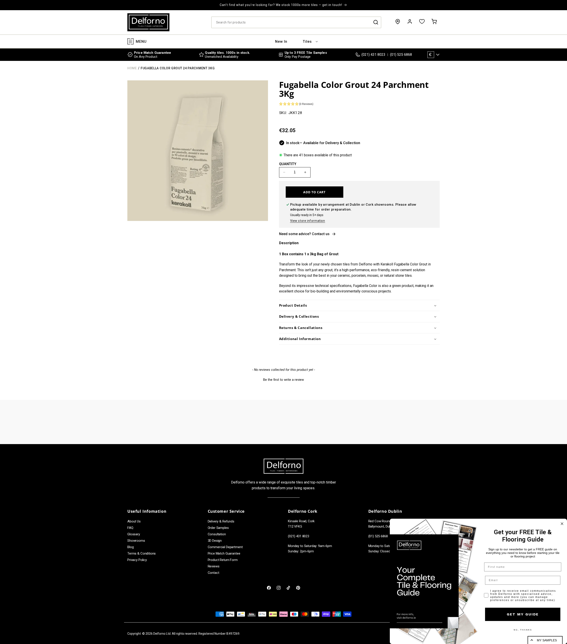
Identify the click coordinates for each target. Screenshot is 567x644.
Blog (130, 547)
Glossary (133, 534)
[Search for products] (375, 22)
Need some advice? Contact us (304, 234)
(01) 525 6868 (401, 54)
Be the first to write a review (283, 380)
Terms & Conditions (141, 553)
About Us (134, 521)
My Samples (547, 640)
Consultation (217, 534)
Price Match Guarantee (224, 553)
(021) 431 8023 (373, 54)
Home (132, 68)
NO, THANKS (523, 630)
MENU (141, 41)
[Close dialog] (562, 523)
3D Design (215, 541)
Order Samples (218, 528)
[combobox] (296, 22)
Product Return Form (223, 560)
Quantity (287, 164)
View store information (307, 220)
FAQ (130, 528)
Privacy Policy (137, 560)
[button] (307, 41)
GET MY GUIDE (523, 614)
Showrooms (136, 541)
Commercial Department (225, 547)
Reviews (213, 566)
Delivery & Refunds (221, 521)
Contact (213, 573)
